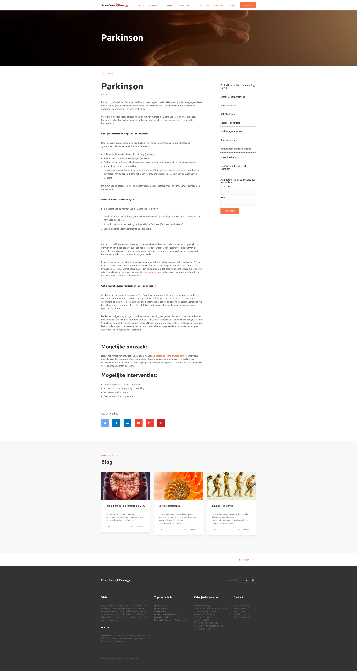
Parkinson (106, 94)
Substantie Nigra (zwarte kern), (169, 356)
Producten (218, 5)
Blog (232, 5)
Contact (247, 5)
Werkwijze (153, 5)
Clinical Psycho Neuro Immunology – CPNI (237, 86)
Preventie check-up (229, 157)
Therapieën (185, 5)
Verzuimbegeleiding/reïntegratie (236, 148)
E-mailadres (225, 186)
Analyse (168, 5)
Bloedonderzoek (228, 140)
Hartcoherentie (228, 105)
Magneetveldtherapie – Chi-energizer (234, 167)
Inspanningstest (161, 608)
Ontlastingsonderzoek (231, 131)
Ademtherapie (160, 611)
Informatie (201, 5)
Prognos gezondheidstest (165, 614)
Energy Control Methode (232, 97)
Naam (222, 197)
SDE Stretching (227, 114)
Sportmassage (160, 605)
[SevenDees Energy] (114, 5)
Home (141, 5)
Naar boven (244, 560)
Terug (110, 74)
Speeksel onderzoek (230, 122)
